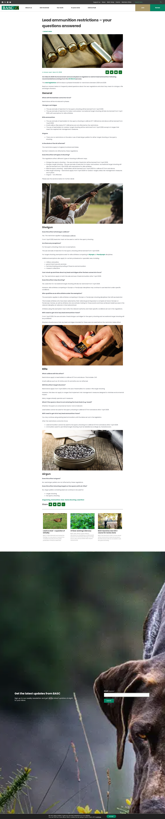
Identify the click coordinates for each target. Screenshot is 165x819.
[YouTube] (10, 2)
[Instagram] (7, 2)
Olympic (92, 255)
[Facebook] (2, 2)
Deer (62, 500)
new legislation (50, 83)
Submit (109, 701)
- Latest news (47, 31)
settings (98, 817)
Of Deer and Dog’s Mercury (80, 531)
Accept (111, 816)
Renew (157, 8)
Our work (60, 8)
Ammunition (55, 500)
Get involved (44, 8)
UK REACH (71, 79)
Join (142, 8)
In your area (75, 8)
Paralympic (101, 255)
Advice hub (92, 8)
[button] (107, 72)
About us (28, 8)
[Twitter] (5, 2)
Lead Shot (80, 500)
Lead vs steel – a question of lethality (54, 532)
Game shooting (70, 500)
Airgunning (46, 500)
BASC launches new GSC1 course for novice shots (107, 532)
